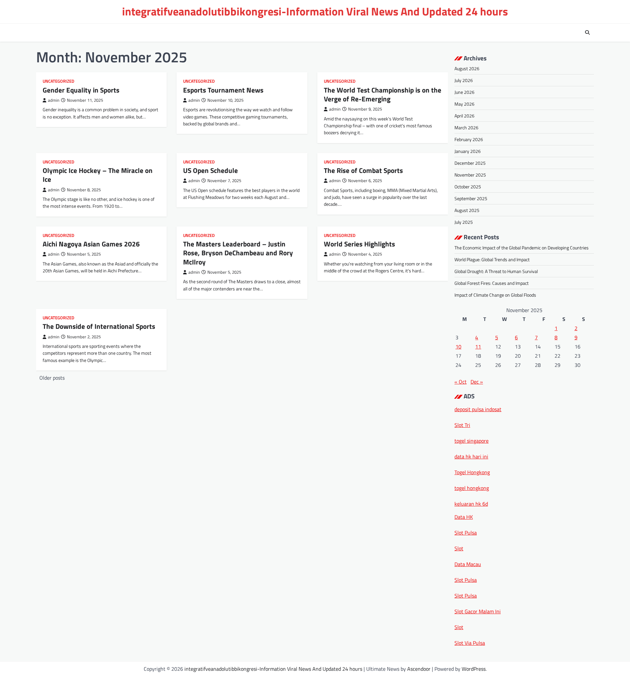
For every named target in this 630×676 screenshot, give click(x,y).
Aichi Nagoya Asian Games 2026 (91, 244)
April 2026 (464, 115)
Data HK (463, 517)
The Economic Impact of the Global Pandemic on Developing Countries (521, 247)
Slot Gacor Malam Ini (477, 611)
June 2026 (464, 92)
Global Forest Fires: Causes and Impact (491, 283)
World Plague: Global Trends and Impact (492, 259)
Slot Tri (462, 425)
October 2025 (467, 186)
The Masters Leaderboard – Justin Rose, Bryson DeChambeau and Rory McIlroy (238, 253)
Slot (458, 548)
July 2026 (463, 80)
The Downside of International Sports (99, 326)
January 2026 (467, 151)
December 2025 (470, 162)
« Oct (460, 382)
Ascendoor (418, 669)
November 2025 (470, 174)
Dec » (477, 382)
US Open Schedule (210, 170)
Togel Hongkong (472, 472)
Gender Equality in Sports (81, 90)
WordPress (474, 669)
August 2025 (466, 210)
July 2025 (463, 222)
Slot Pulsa (465, 533)
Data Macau (467, 564)
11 (478, 346)
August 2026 (466, 68)
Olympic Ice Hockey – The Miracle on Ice (98, 174)
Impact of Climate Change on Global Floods (495, 294)
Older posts (52, 378)
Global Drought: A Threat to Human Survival (496, 271)
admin (53, 100)
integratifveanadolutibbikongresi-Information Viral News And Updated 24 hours (315, 11)
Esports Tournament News (223, 90)
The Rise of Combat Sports (363, 170)
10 (458, 346)
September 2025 (470, 198)
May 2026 (464, 103)
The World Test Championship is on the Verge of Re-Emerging (382, 94)
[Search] (587, 32)
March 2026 (466, 127)
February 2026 (468, 139)
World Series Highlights (359, 244)
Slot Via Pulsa (469, 643)
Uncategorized (58, 81)
